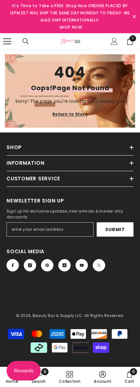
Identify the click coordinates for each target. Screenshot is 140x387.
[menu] (7, 41)
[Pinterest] (47, 265)
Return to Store (70, 114)
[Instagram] (30, 265)
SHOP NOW (71, 27)
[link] (38, 377)
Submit (115, 229)
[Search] (26, 41)
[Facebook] (13, 265)
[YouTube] (82, 265)
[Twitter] (99, 265)
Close (134, 16)
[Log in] (114, 41)
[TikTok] (64, 265)
